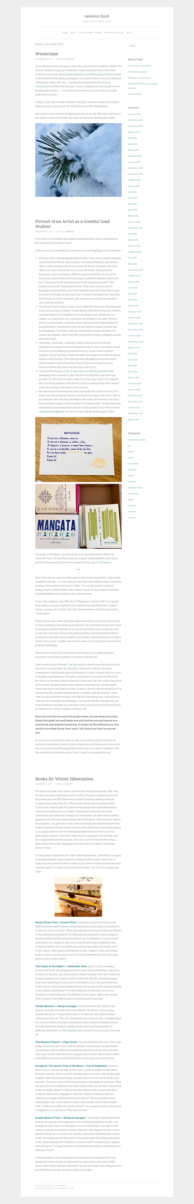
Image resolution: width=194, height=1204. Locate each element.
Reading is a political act (140, 77)
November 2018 (135, 329)
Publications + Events (90, 33)
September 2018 (135, 341)
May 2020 (132, 263)
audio (130, 451)
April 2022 (133, 209)
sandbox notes (135, 487)
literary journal (88, 371)
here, (47, 652)
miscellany (133, 463)
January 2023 (134, 162)
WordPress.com (66, 1188)
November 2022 (135, 174)
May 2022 (132, 204)
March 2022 (133, 215)
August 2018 (133, 347)
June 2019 (132, 287)
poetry (131, 475)
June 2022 (133, 197)
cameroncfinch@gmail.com (54, 411)
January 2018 (134, 389)
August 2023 (133, 132)
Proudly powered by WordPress (51, 1186)
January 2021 (134, 245)
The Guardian (69, 1030)
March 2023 (133, 150)
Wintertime (46, 53)
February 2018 (134, 383)
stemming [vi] (134, 93)
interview (47, 399)
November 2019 (135, 269)
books (131, 457)
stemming (133, 493)
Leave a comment (65, 59)
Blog (129, 33)
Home (65, 33)
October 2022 (134, 180)
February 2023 (134, 156)
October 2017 (134, 407)
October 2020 (134, 251)
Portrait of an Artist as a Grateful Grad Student (72, 223)
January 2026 (134, 114)
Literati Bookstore (74, 74)
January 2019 (134, 317)
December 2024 (135, 120)
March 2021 (133, 239)
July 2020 (132, 257)
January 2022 (134, 221)
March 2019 (133, 305)
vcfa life (132, 505)
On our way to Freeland (139, 65)
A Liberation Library (137, 71)
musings (132, 469)
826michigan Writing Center (105, 74)
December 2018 (135, 323)
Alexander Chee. (77, 966)
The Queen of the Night (49, 966)
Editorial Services (114, 33)
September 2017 (135, 413)
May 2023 (132, 138)
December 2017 (135, 395)
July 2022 (132, 192)
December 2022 (135, 168)
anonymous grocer (137, 439)
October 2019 (134, 275)
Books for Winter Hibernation (64, 779)
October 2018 (134, 335)
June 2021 (132, 233)
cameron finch (97, 16)
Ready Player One (46, 922)
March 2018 (133, 377)
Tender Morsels (44, 1006)
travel (131, 499)
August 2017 (133, 419)
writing (131, 517)
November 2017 (135, 401)
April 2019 (132, 299)
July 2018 (132, 353)
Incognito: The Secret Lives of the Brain (59, 1065)
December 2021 (135, 227)
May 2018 (132, 365)
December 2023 (135, 126)
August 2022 (133, 186)
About (73, 33)
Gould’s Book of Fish (47, 1117)
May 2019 (132, 293)
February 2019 (134, 311)
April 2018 (132, 371)
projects (132, 481)
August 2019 (133, 281)
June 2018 (132, 359)
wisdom (132, 511)
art (129, 445)
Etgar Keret (70, 1042)
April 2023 (133, 144)
